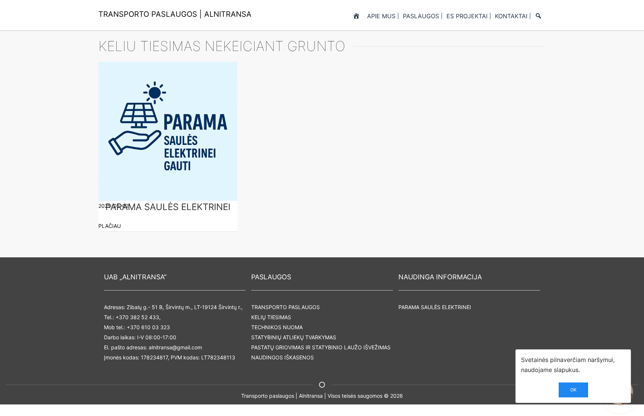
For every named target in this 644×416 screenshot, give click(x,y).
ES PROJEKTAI (466, 16)
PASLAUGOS (421, 16)
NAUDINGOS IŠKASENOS (282, 357)
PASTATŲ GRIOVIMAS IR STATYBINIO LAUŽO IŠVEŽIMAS (321, 347)
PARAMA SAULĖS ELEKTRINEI (434, 307)
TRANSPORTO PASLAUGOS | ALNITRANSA (175, 14)
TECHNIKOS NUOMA (277, 327)
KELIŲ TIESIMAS (271, 317)
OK (573, 390)
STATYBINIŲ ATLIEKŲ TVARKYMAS (293, 337)
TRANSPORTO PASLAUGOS (285, 307)
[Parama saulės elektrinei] (167, 131)
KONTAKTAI (511, 16)
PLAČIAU (109, 226)
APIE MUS (381, 16)
